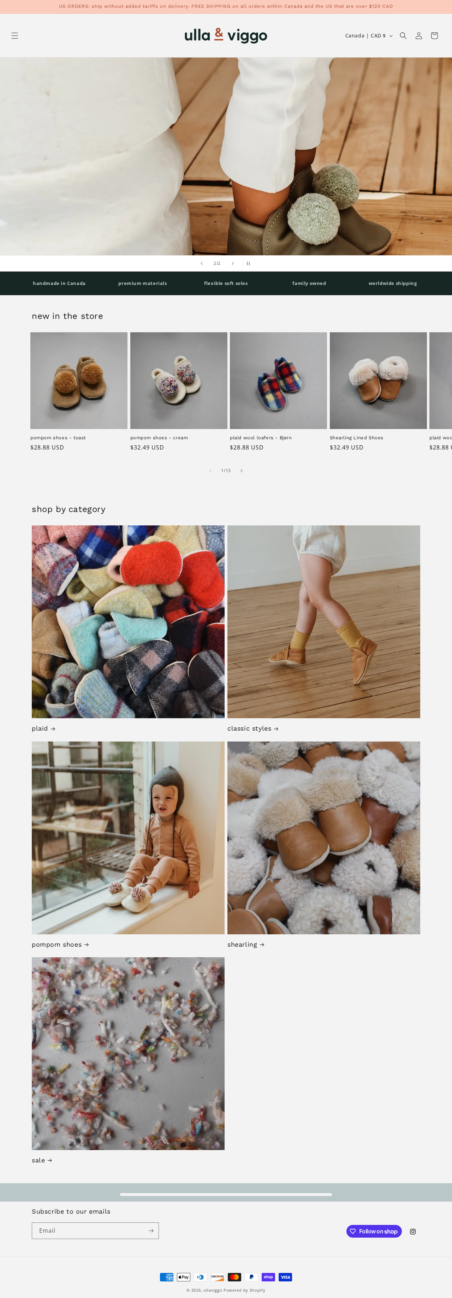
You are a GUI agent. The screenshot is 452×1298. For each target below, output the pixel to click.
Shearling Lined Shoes (357, 437)
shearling (242, 944)
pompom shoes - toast (58, 437)
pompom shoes (57, 944)
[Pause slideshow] (250, 263)
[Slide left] (210, 470)
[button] (15, 35)
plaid (40, 728)
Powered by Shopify (245, 1290)
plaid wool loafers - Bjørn (261, 437)
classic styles (249, 728)
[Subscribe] (151, 1230)
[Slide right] (241, 470)
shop (398, 215)
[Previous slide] (201, 263)
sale (38, 1160)
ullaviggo (212, 1290)
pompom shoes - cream (159, 437)
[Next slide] (232, 263)
